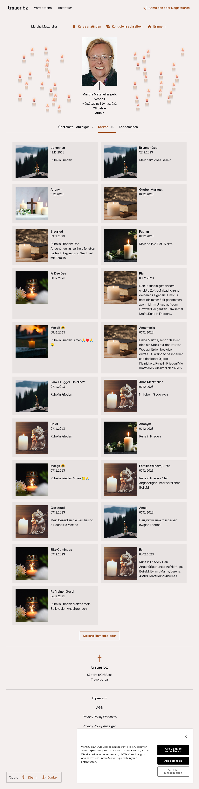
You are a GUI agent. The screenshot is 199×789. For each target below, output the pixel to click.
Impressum (99, 698)
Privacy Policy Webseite (100, 717)
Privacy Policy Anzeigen (99, 726)
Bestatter (65, 8)
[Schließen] (186, 736)
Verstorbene (43, 8)
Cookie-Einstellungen (173, 771)
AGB (99, 707)
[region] (135, 756)
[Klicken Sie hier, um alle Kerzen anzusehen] (46, 51)
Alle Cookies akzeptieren (173, 750)
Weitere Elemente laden (99, 636)
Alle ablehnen (173, 760)
